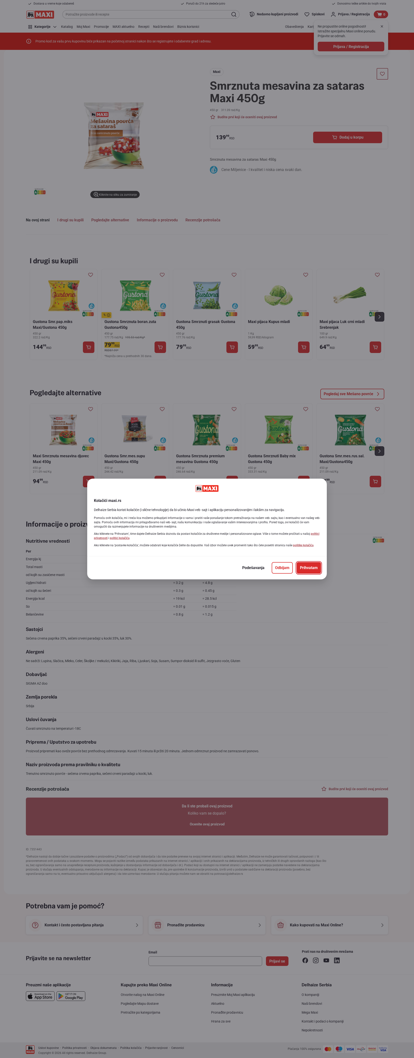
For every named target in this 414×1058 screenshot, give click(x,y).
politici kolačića (119, 538)
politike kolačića (303, 545)
